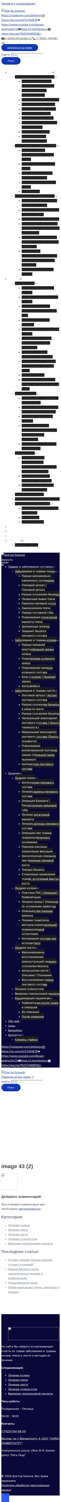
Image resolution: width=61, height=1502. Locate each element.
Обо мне (13, 526)
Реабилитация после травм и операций (40, 1005)
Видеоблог (15, 535)
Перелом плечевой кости (39, 109)
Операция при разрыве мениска (37, 913)
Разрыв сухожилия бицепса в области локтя (40, 707)
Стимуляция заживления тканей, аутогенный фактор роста (40, 384)
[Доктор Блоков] (13, 10)
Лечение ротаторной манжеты (36, 817)
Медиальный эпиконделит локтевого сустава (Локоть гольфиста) (40, 242)
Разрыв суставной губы (38, 118)
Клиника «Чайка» (26, 545)
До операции (30, 517)
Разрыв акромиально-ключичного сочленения (38, 578)
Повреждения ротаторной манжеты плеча (39, 619)
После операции (33, 522)
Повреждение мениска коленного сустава (37, 670)
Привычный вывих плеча (38, 104)
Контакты (14, 540)
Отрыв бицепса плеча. (23, 1282)
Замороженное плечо (36, 113)
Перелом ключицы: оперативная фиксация (37, 849)
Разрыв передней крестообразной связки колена (38, 155)
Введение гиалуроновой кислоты (37, 499)
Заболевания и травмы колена (35, 145)
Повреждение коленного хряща (38, 661)
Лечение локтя (25, 453)
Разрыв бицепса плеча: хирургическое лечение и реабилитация (25, 1273)
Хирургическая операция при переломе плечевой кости (39, 366)
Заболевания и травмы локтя (35, 196)
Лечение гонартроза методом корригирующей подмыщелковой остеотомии (39, 927)
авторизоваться (29, 1208)
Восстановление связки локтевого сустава (38, 982)
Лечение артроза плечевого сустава (40, 826)
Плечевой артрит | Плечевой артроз (34, 587)
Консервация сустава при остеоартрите (39, 941)
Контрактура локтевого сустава (38, 766)
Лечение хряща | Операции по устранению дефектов (40, 904)
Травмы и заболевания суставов (30, 72)
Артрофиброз (31, 191)
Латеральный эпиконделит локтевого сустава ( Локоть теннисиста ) (40, 228)
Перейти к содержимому (18, 3)
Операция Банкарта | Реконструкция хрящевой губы (39, 310)
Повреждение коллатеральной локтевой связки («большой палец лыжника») (39, 752)
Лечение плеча (25, 283)
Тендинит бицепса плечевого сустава (34, 633)
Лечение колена (25, 393)
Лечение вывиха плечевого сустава (40, 794)
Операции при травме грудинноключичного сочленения (37, 343)
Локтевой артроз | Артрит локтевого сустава (39, 698)
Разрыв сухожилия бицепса (40, 99)
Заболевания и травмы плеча (34, 77)
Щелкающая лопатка (36, 132)
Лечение (13, 278)
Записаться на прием (19, 47)
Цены (11, 531)
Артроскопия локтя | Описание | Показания (37, 973)
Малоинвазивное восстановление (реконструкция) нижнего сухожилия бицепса (39, 959)
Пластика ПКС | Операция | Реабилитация (40, 895)
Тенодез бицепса (33, 375)
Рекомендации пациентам (32, 503)
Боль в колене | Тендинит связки (39, 679)
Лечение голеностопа (29, 494)
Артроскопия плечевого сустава (38, 785)
